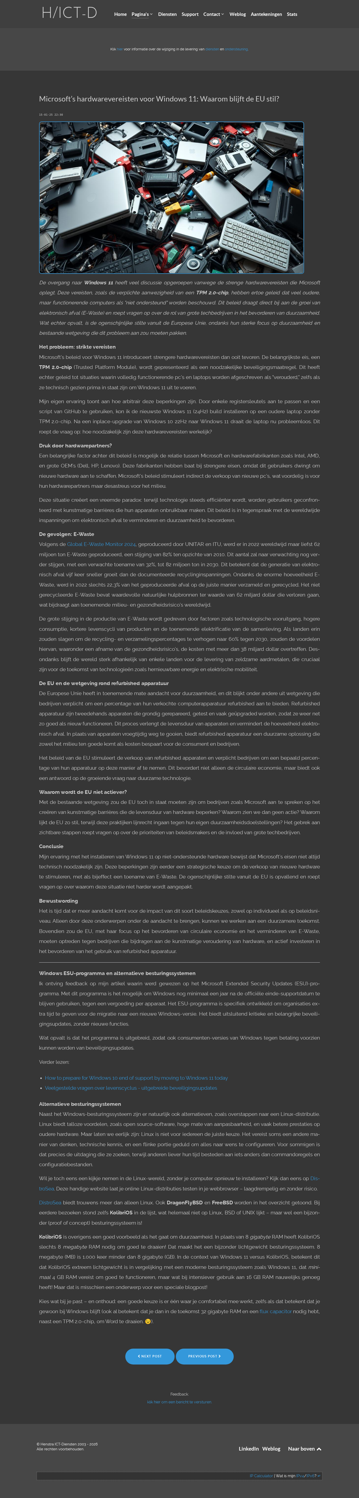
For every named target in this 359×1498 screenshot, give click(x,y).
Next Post (151, 1356)
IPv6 (310, 1476)
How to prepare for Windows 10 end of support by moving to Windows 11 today (136, 1078)
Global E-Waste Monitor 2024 (101, 544)
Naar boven (302, 1449)
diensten (212, 49)
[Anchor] (282, 98)
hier (120, 49)
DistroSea (50, 1203)
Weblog (271, 1449)
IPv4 (300, 1476)
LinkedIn (249, 1449)
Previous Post (203, 1356)
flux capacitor (276, 1311)
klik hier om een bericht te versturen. (179, 1402)
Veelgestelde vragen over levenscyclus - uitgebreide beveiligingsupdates (131, 1088)
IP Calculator (261, 1476)
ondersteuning (236, 49)
